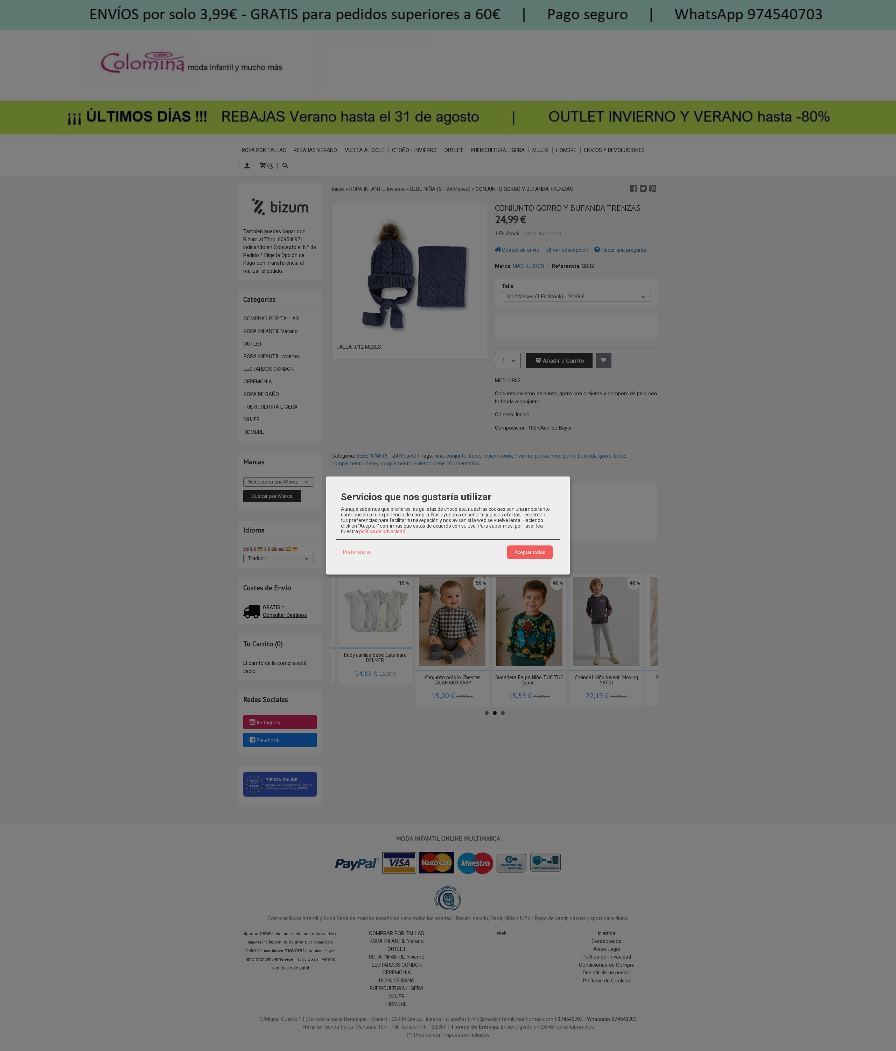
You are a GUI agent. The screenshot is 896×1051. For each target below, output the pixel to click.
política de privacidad (382, 531)
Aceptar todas (529, 552)
